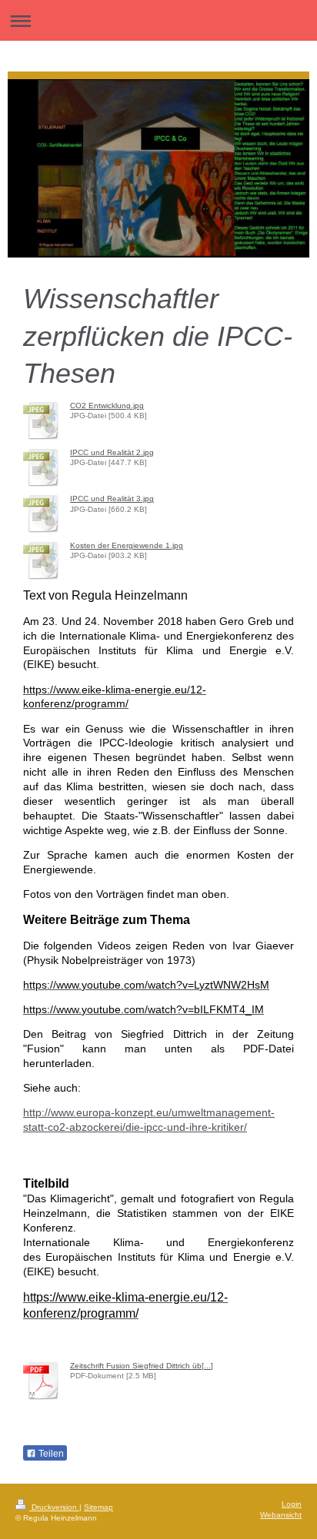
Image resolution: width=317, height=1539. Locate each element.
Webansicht (281, 1515)
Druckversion (54, 1507)
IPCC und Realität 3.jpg (112, 498)
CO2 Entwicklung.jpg (107, 405)
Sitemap (98, 1507)
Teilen (50, 1453)
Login (292, 1504)
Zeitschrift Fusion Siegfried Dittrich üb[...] (141, 1365)
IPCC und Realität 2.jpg (112, 452)
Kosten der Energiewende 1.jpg (126, 545)
